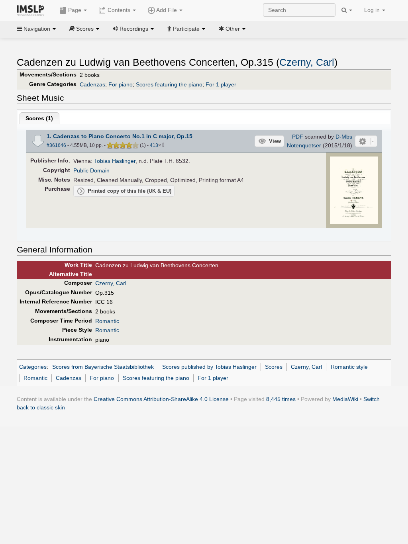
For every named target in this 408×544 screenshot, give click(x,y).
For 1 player (221, 84)
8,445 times (281, 399)
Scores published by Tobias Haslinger (209, 367)
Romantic (107, 321)
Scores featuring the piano (169, 84)
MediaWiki (345, 399)
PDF (297, 136)
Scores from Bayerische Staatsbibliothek (103, 367)
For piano (120, 84)
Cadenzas (92, 84)
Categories (33, 367)
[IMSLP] (32, 10)
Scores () (39, 118)
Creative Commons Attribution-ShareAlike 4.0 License (161, 399)
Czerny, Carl (306, 62)
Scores (273, 367)
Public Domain (91, 170)
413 (154, 145)
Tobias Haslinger (114, 161)
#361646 (56, 145)
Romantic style (349, 367)
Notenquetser (304, 145)
